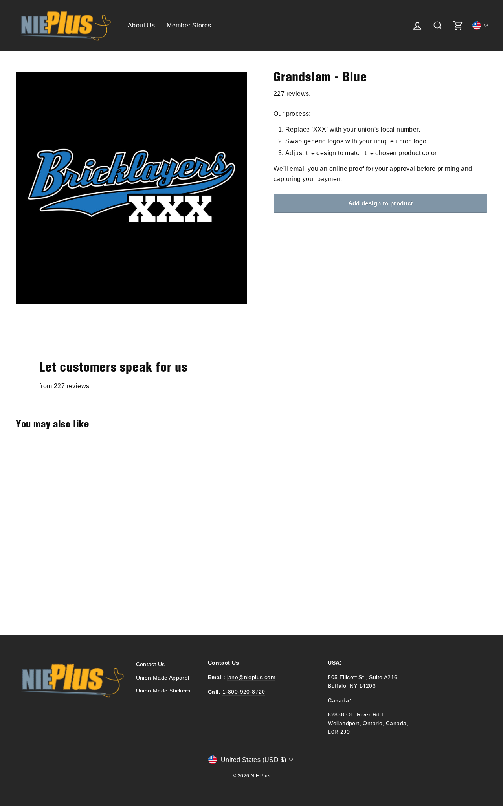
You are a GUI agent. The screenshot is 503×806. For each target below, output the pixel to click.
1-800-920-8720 (243, 692)
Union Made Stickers (163, 691)
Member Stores (189, 25)
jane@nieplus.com (251, 677)
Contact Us (150, 664)
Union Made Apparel (162, 678)
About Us (141, 25)
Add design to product (380, 203)
